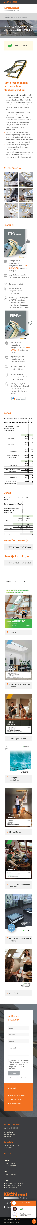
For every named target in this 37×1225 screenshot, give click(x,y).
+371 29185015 (11, 2)
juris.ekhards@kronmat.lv (13, 1183)
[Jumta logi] (18, 608)
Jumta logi (6, 16)
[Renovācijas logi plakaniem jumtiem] (18, 914)
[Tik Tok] (10, 1203)
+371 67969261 (10, 1174)
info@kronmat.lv (16, 1104)
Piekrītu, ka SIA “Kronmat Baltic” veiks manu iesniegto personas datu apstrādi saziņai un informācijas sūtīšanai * (19, 1064)
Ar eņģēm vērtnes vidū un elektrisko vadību (15, 17)
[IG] (7, 1203)
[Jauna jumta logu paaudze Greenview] (18, 859)
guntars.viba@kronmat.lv (13, 1185)
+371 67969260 (10, 1163)
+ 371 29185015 (10, 1165)
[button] (28, 9)
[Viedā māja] (18, 968)
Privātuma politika (10, 1207)
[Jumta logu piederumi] (18, 714)
